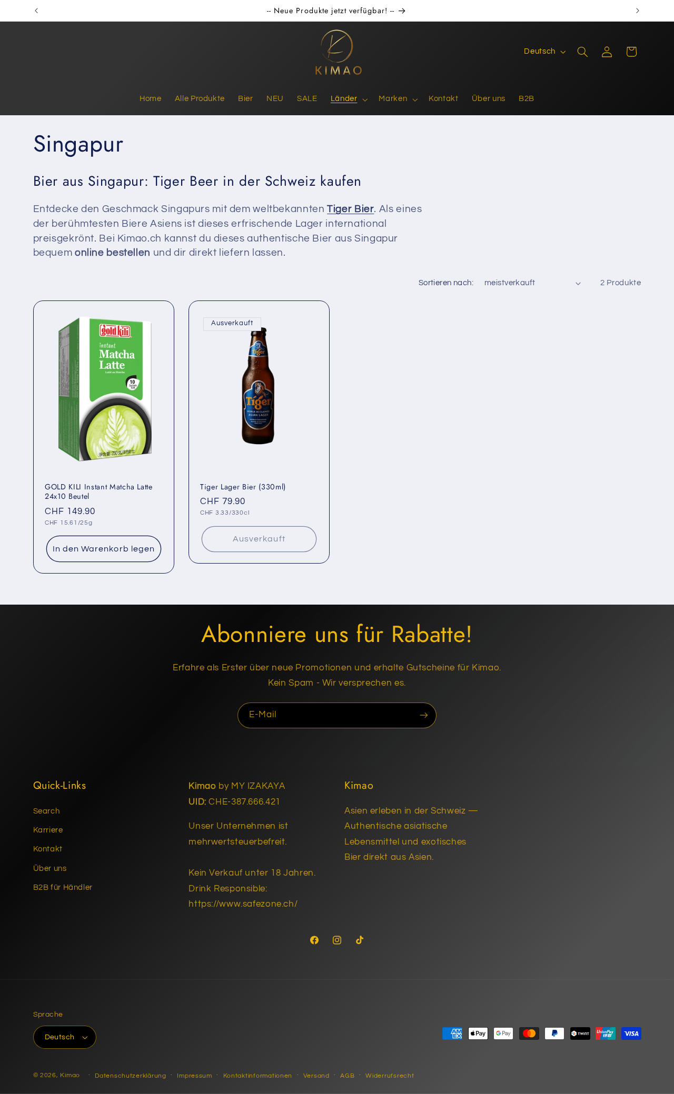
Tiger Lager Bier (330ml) (243, 486)
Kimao (70, 1075)
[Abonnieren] (424, 715)
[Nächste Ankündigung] (637, 10)
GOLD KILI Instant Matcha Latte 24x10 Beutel (99, 491)
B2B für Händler (63, 887)
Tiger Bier (350, 209)
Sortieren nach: (446, 283)
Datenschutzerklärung (130, 1076)
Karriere (48, 830)
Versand (316, 1076)
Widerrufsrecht (389, 1076)
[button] (348, 99)
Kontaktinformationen (258, 1076)
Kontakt (48, 849)
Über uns (50, 868)
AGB (347, 1076)
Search (46, 811)
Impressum (194, 1076)
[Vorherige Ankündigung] (36, 10)
